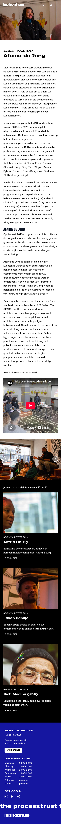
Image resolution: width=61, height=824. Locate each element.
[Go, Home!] (13, 4)
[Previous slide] (6, 459)
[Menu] (56, 5)
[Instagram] (6, 796)
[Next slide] (55, 459)
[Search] (51, 5)
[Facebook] (12, 796)
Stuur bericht (13, 750)
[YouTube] (18, 797)
